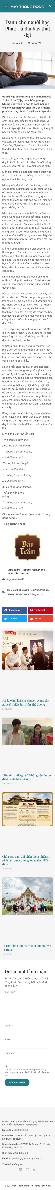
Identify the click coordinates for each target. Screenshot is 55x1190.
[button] (5, 6)
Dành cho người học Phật (26, 590)
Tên (7, 1026)
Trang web (10, 1053)
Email (8, 1039)
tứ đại (40, 594)
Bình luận (10, 992)
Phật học (45, 590)
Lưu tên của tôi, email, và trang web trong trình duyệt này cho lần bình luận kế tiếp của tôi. (27, 1072)
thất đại (11, 594)
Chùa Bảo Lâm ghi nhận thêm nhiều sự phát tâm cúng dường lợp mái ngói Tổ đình (26, 860)
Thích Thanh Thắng (26, 594)
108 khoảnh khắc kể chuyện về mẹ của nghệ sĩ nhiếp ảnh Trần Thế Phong (25, 702)
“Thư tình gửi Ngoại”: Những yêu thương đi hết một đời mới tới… (27, 777)
